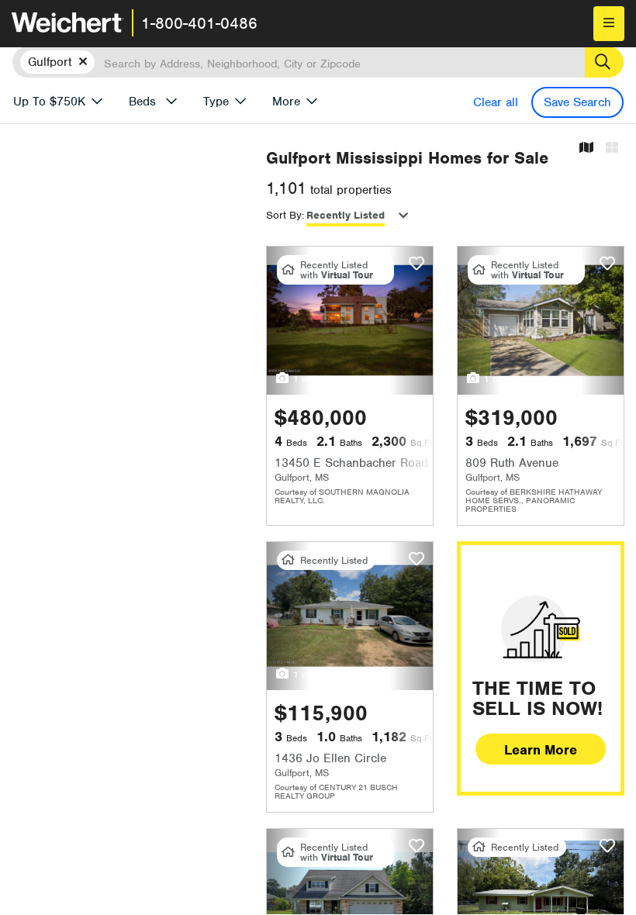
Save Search (577, 102)
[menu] (608, 23)
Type (216, 101)
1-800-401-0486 (199, 23)
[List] (612, 148)
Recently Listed (345, 215)
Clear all (495, 102)
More (286, 101)
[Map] (586, 148)
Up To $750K (49, 101)
